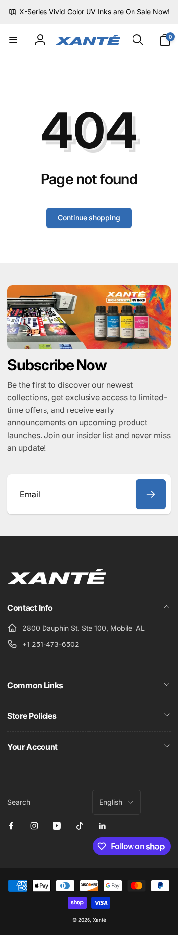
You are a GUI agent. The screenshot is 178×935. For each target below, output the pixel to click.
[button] (13, 40)
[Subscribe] (151, 494)
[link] (89, 11)
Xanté (99, 920)
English (110, 802)
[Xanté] (56, 581)
